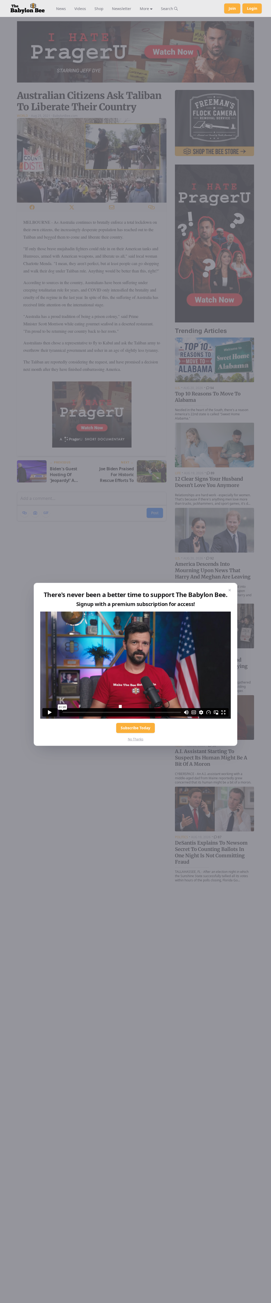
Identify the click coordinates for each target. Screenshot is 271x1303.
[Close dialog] (229, 590)
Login (252, 8)
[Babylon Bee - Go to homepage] (27, 8)
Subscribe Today (135, 727)
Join (232, 8)
